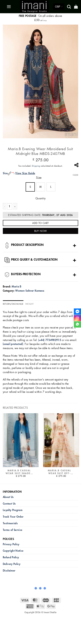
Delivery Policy (11, 564)
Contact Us (9, 504)
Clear (75, 175)
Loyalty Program (12, 510)
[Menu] (9, 6)
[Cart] (76, 6)
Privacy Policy (11, 544)
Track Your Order (13, 517)
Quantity (40, 198)
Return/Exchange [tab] (13, 303)
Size (38, 177)
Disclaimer (9, 570)
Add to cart (40, 223)
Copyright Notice (13, 551)
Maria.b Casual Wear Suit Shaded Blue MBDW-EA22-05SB (19, 472)
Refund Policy (11, 557)
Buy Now (40, 231)
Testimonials (10, 523)
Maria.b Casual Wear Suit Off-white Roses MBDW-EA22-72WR (60, 472)
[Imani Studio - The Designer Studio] (34, 6)
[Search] (69, 6)
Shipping (36, 165)
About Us (8, 497)
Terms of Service (12, 530)
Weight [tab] (29, 303)
